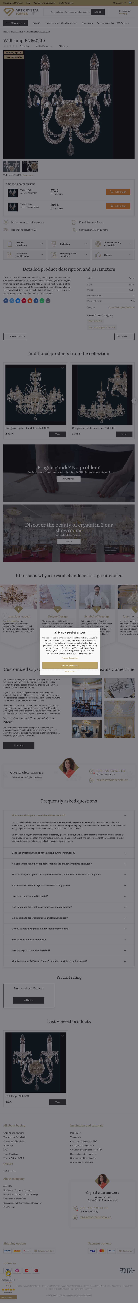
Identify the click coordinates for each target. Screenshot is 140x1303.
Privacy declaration (70, 658)
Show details (70, 671)
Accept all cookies (70, 665)
